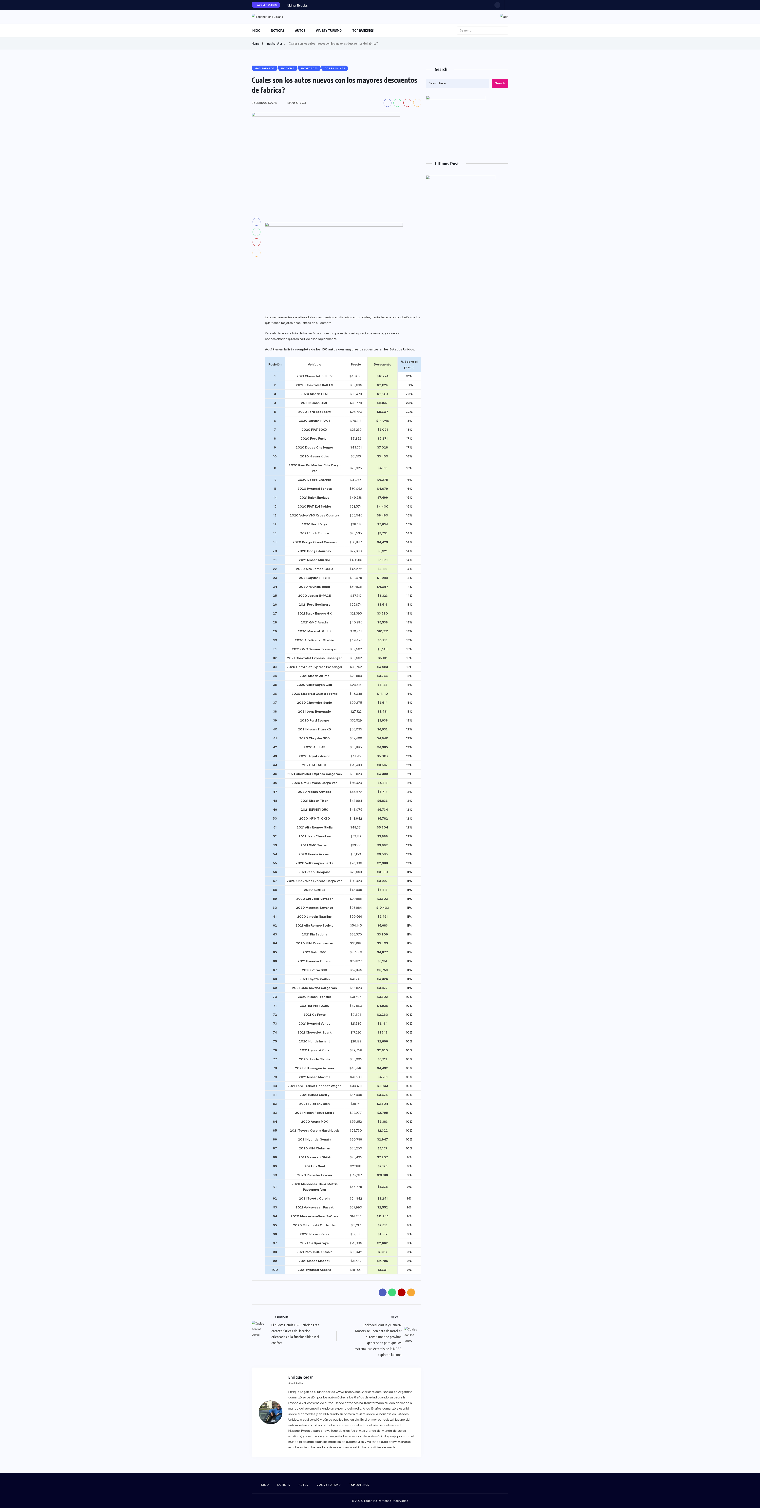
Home (255, 43)
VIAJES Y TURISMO (329, 30)
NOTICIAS (277, 30)
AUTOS (300, 30)
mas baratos (274, 43)
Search (500, 83)
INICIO (256, 30)
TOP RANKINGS (363, 30)
